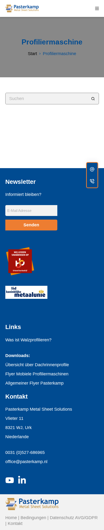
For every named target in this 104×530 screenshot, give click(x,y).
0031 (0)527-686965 (25, 452)
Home (11, 517)
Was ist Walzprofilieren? (28, 339)
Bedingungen (33, 517)
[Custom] (92, 169)
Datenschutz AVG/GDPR (74, 517)
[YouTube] (9, 480)
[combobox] (47, 98)
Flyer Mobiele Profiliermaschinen (36, 374)
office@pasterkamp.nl (26, 461)
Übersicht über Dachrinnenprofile (37, 364)
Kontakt (15, 523)
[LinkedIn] (22, 480)
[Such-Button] (93, 98)
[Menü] (97, 8)
